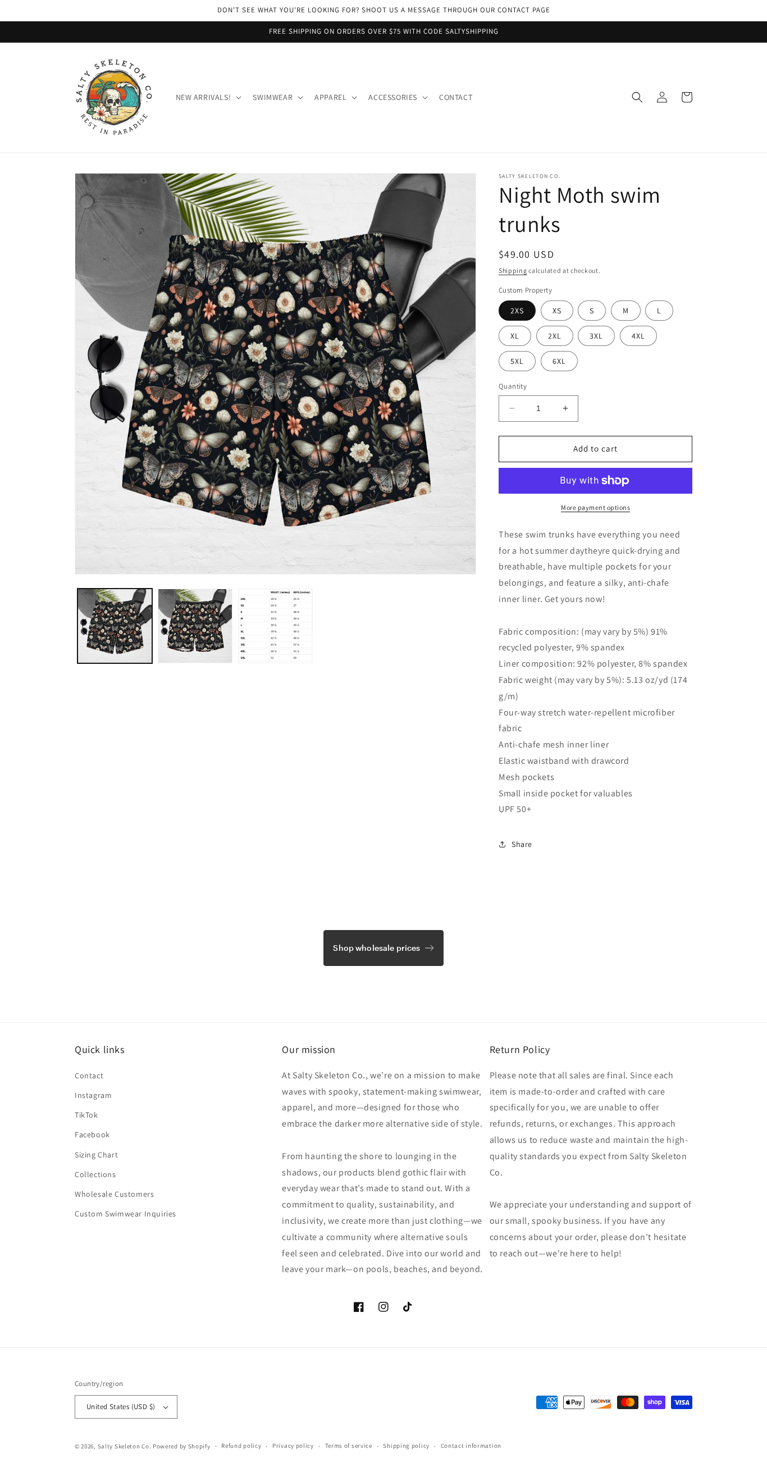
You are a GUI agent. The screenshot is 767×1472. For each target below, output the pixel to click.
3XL (596, 336)
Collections (95, 1174)
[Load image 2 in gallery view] (195, 626)
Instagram (93, 1095)
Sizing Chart (96, 1155)
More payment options (595, 507)
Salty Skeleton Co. (125, 1446)
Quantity (513, 386)
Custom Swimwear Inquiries (125, 1214)
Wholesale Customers (114, 1194)
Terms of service (348, 1446)
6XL (559, 361)
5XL (517, 361)
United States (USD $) (120, 1406)
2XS (517, 311)
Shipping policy (406, 1446)
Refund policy (241, 1446)
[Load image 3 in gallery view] (275, 626)
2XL (554, 336)
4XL (638, 336)
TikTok (86, 1115)
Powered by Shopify (182, 1446)
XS (557, 311)
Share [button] (522, 844)
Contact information (471, 1446)
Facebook (92, 1134)
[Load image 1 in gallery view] (114, 626)
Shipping (513, 270)
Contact (89, 1075)
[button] (207, 97)
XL (514, 336)
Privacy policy (293, 1446)
